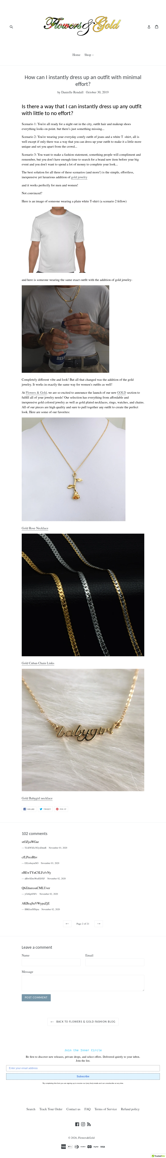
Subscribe (83, 1076)
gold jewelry (79, 177)
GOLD (121, 392)
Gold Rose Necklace (35, 528)
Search (30, 1109)
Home (76, 54)
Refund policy (130, 1109)
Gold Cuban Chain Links (38, 663)
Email (89, 955)
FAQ (87, 1109)
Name (26, 955)
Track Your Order (50, 1109)
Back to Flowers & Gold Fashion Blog (85, 1021)
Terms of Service (106, 1109)
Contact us (73, 1109)
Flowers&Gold (86, 1138)
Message (27, 971)
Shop (89, 54)
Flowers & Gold (36, 392)
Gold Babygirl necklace (37, 798)
